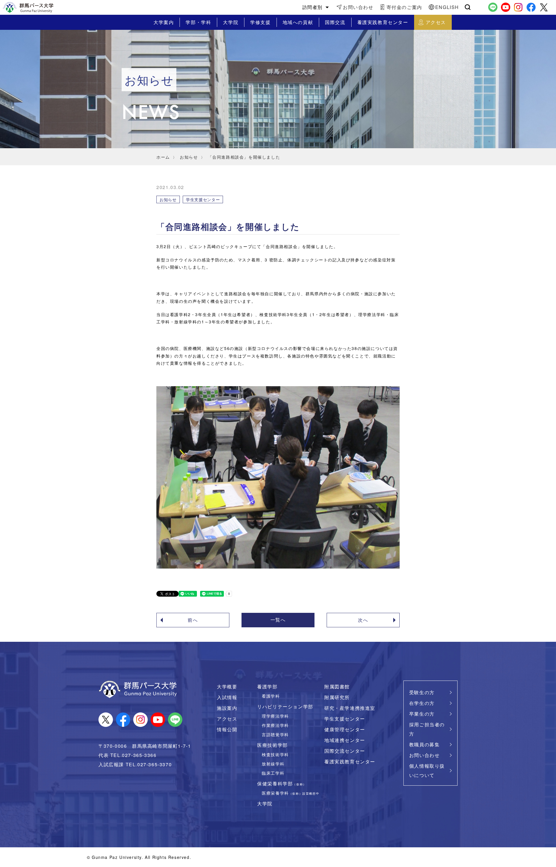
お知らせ (189, 157)
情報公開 (227, 729)
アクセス (227, 718)
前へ (193, 620)
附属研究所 (337, 697)
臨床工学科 (273, 773)
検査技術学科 (275, 754)
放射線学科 (273, 763)
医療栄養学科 (290, 793)
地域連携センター (344, 740)
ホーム (163, 157)
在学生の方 (422, 703)
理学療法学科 (275, 716)
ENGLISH (447, 7)
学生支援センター (344, 718)
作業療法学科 (275, 725)
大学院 (264, 803)
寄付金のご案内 (404, 7)
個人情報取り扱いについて (427, 770)
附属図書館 (337, 686)
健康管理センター (344, 729)
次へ (363, 620)
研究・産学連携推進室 (349, 708)
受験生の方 (422, 692)
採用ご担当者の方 (427, 729)
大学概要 (227, 686)
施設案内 (227, 708)
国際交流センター (344, 750)
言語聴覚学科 (275, 734)
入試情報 (227, 697)
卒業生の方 (422, 713)
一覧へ (278, 619)
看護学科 (271, 696)
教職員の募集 (424, 744)
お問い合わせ (358, 7)
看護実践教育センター (349, 761)
